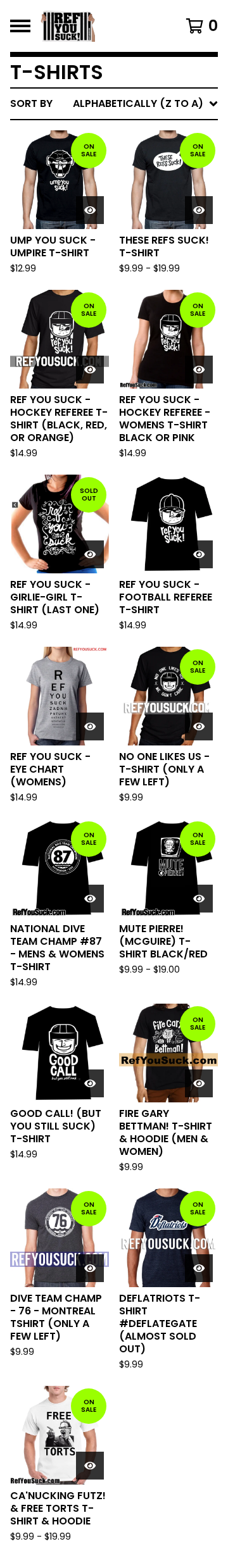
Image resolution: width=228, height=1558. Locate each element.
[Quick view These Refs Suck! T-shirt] (199, 210)
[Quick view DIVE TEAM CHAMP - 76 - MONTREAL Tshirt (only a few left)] (90, 1268)
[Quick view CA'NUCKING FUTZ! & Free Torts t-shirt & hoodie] (90, 1466)
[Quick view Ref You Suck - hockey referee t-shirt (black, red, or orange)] (90, 369)
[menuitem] (114, 104)
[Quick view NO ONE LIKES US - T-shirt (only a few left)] (199, 726)
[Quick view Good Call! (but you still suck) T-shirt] (90, 1083)
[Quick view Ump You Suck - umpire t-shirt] (90, 210)
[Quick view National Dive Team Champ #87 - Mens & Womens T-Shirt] (90, 899)
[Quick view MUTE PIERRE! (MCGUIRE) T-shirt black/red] (199, 899)
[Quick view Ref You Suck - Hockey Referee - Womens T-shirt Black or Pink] (199, 369)
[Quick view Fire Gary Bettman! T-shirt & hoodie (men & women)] (199, 1083)
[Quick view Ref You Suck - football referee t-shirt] (199, 554)
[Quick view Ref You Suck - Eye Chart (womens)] (90, 726)
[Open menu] (20, 26)
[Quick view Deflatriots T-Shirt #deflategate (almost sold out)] (199, 1268)
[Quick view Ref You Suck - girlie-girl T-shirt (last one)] (90, 554)
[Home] (103, 26)
